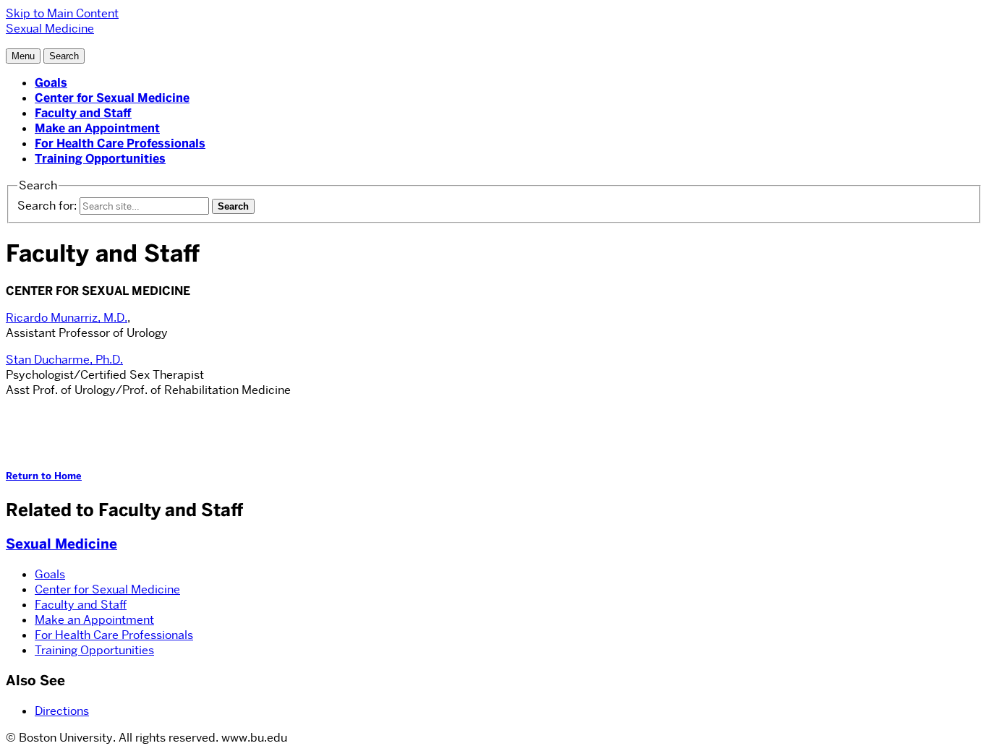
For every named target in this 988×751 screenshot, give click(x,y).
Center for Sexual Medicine (112, 98)
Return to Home (44, 475)
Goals (51, 82)
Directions (62, 710)
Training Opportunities (100, 158)
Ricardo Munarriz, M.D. (66, 317)
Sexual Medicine (61, 544)
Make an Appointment (97, 128)
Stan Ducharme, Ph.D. (64, 359)
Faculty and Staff (83, 113)
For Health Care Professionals (120, 143)
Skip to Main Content (62, 13)
